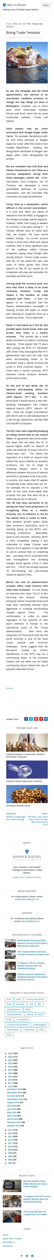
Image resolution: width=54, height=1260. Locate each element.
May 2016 (12, 1112)
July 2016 (11, 1105)
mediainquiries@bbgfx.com (27, 899)
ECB (31, 1004)
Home (8, 24)
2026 (10, 1053)
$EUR (9, 1004)
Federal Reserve (14, 1009)
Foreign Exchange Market (17, 1024)
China (15, 24)
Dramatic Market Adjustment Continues (24, 781)
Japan (18, 999)
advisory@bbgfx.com (30, 921)
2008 (10, 1153)
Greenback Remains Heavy (18, 805)
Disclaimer (9, 688)
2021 (10, 1070)
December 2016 (14, 1089)
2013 (10, 1136)
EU (20, 24)
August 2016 (13, 1102)
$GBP (28, 1009)
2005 (10, 1163)
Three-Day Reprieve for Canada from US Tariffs (34, 1213)
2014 (10, 1133)
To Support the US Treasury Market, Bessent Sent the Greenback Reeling (31, 966)
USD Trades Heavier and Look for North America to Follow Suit (33, 953)
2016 (10, 1086)
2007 (10, 1156)
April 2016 (12, 1115)
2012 (10, 1139)
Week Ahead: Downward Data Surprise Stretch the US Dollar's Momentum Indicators (32, 943)
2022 (10, 1066)
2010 (10, 1146)
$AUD (40, 1014)
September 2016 (15, 1099)
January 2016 (13, 1125)
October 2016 (14, 1096)
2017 (10, 1083)
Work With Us (9, 1242)
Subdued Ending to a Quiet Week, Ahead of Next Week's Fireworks (25, 755)
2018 (10, 1079)
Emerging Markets (14, 1014)
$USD (9, 999)
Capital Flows (29, 1029)
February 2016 (14, 1122)
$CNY (9, 1035)
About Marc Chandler (12, 1238)
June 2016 (12, 1109)
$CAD (9, 1019)
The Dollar (20, 1004)
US (24, 24)
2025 (10, 1056)
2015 (10, 1130)
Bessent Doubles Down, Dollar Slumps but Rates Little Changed (35, 1184)
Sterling (30, 1014)
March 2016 (13, 1119)
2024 (10, 1060)
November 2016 (15, 1092)
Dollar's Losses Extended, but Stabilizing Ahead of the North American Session (32, 977)
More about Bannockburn (27, 877)
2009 (10, 1149)
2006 (10, 1159)
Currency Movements (35, 999)
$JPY (39, 1004)
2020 (10, 1073)
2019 (10, 1076)
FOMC (41, 1029)
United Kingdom (39, 1024)
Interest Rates (13, 1029)
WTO (29, 24)
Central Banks (22, 1019)
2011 (10, 1143)
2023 (10, 1063)
